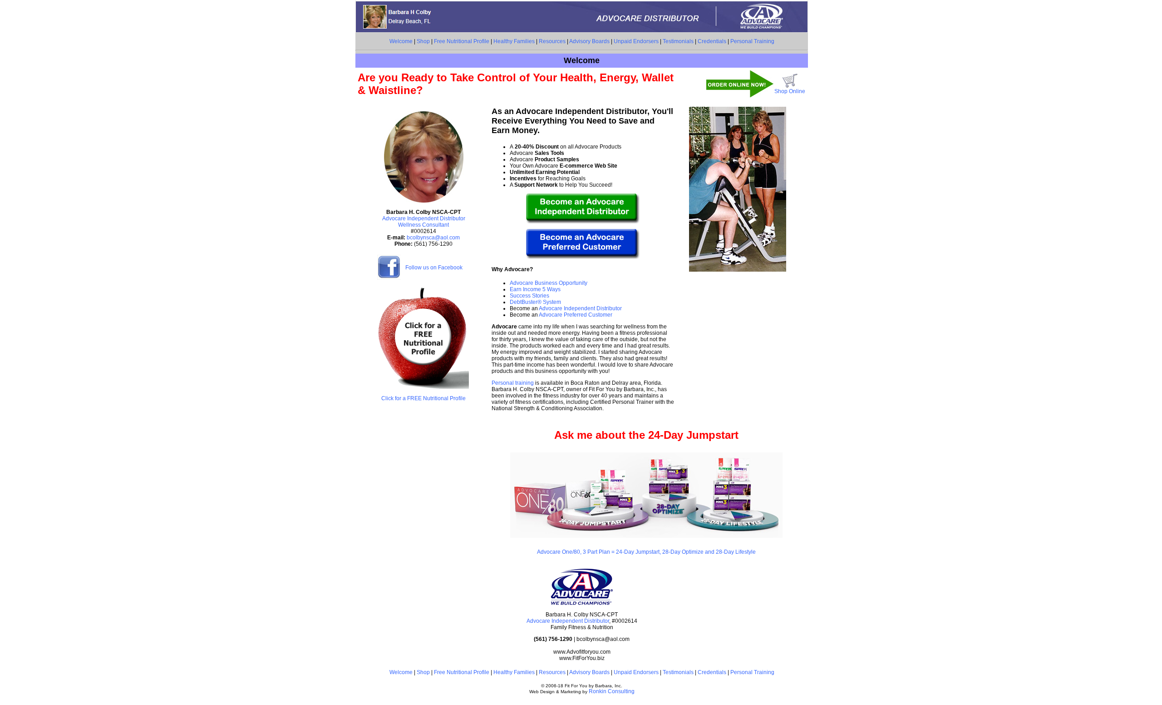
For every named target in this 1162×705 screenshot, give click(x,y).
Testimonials (678, 41)
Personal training (513, 383)
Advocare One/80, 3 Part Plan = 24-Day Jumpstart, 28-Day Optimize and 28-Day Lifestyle (646, 552)
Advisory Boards (589, 41)
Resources (552, 41)
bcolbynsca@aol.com (433, 237)
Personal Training (752, 41)
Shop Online (789, 91)
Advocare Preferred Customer (575, 315)
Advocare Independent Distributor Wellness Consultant (423, 221)
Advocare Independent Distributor (580, 308)
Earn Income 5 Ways (535, 289)
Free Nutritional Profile (461, 41)
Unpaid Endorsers (636, 41)
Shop (423, 41)
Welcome (401, 41)
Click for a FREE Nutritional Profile (423, 398)
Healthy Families (514, 41)
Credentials (712, 41)
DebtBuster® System (535, 302)
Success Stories (529, 296)
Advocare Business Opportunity (548, 283)
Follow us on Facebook (434, 267)
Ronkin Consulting (612, 691)
